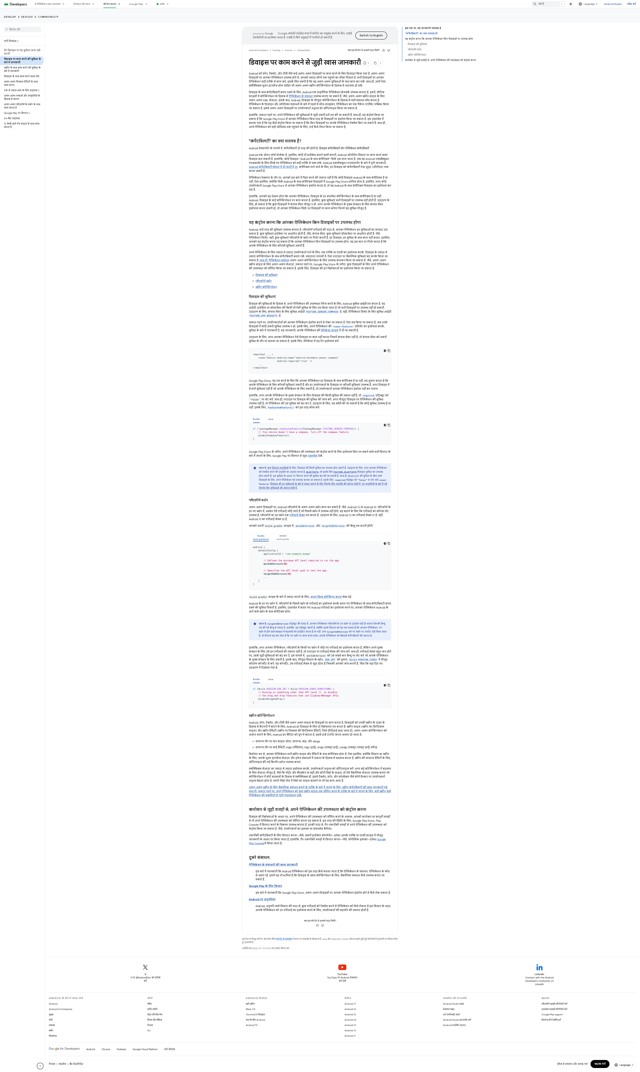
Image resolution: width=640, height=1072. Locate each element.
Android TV (252, 1025)
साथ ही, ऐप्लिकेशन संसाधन (274, 260)
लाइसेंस (62, 1064)
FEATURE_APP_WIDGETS (263, 315)
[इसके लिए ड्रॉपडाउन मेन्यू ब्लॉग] (169, 4)
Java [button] (270, 419)
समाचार (52, 1025)
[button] (261, 537)
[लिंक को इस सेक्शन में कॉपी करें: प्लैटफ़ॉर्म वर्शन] (271, 500)
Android (53, 1003)
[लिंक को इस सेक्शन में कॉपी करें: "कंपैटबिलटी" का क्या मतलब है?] (304, 141)
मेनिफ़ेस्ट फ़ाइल (329, 330)
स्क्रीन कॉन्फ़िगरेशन (266, 287)
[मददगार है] (383, 50)
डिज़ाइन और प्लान (82, 4)
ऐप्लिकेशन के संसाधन (301, 96)
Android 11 (350, 1035)
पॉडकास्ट (53, 1035)
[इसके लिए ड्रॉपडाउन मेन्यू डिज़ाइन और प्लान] (94, 4)
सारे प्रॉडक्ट (169, 1049)
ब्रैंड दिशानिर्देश (76, 1064)
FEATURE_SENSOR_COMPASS (322, 311)
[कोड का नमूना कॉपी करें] (389, 351)
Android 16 (350, 1009)
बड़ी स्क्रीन (250, 1003)
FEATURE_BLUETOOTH (345, 472)
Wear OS (250, 1009)
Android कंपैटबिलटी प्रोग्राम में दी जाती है (271, 167)
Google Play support (552, 1014)
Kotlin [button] (256, 419)
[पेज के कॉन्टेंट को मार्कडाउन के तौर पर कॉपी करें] (375, 63)
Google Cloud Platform (145, 1049)
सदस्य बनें (600, 1064)
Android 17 (350, 1003)
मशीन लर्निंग (152, 1009)
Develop (10, 16)
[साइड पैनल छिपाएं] (40, 1066)
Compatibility (48, 16)
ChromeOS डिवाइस (255, 1014)
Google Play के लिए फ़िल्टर (265, 886)
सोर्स (50, 1019)
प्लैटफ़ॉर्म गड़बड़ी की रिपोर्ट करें (554, 1003)
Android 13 (350, 1025)
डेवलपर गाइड (448, 1009)
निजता (150, 1025)
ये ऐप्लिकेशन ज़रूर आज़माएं (47, 4)
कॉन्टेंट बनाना (109, 4)
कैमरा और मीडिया (154, 1019)
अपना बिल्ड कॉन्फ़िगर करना (326, 597)
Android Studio (613, 4)
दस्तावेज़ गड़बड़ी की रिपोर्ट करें (554, 1009)
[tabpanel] (320, 433)
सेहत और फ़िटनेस (154, 1014)
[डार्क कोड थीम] (385, 351)
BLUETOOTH (312, 472)
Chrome (106, 1049)
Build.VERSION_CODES (363, 659)
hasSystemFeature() (281, 407)
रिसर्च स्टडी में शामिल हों (551, 1019)
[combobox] (548, 4)
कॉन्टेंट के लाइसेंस (284, 939)
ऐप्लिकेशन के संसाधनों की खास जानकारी (273, 865)
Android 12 (350, 1030)
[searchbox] (22, 29)
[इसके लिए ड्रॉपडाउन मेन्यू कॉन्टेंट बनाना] (120, 4)
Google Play (136, 4)
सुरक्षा (51, 1014)
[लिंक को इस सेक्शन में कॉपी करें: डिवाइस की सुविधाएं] (279, 297)
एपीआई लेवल (297, 515)
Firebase (121, 1049)
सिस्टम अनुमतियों (280, 467)
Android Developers (258, 50)
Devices (27, 16)
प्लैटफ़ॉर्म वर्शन (264, 281)
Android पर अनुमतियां (262, 899)
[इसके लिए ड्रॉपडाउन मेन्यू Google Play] (147, 4)
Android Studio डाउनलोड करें (457, 1019)
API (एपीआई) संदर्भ (451, 1014)
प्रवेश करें (631, 4)
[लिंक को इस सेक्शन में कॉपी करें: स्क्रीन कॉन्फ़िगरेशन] (277, 716)
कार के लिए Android (255, 1019)
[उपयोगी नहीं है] (388, 50)
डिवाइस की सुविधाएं (267, 275)
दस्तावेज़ (312, 456)
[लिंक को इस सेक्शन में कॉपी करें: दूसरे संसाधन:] (273, 858)
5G (149, 1030)
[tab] (256, 419)
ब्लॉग (162, 4)
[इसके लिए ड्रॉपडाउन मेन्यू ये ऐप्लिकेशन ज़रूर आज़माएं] (65, 4)
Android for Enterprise (60, 1009)
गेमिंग (149, 1003)
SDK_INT (330, 659)
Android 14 (350, 1019)
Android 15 (350, 1014)
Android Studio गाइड (453, 1003)
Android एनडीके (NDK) (454, 1025)
